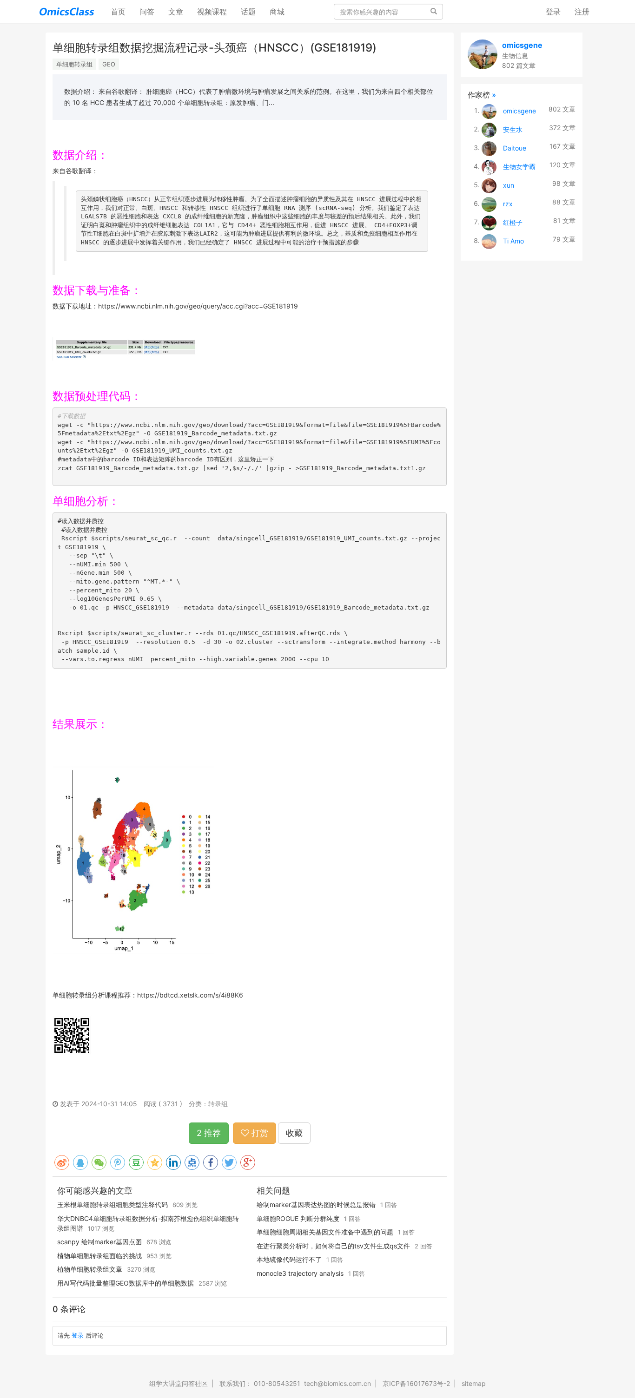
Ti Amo (513, 240)
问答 (146, 11)
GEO (108, 64)
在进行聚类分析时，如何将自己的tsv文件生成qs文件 (333, 1246)
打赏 (258, 1133)
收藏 (294, 1133)
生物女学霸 (519, 166)
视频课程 (212, 11)
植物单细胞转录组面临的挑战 (99, 1256)
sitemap (474, 1383)
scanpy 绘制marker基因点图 (99, 1242)
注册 (582, 11)
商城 (277, 11)
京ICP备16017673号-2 (416, 1383)
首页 (121, 11)
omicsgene (522, 45)
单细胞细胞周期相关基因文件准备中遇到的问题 (325, 1232)
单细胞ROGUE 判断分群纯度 (298, 1218)
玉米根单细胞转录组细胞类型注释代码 (112, 1204)
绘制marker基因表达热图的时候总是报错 (316, 1204)
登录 (553, 11)
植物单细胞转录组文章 (89, 1269)
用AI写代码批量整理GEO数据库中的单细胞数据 (125, 1283)
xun (508, 185)
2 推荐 (209, 1133)
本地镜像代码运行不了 (289, 1259)
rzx (508, 203)
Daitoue (514, 147)
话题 (248, 11)
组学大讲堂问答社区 (178, 1383)
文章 (175, 11)
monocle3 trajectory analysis (300, 1273)
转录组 (218, 1104)
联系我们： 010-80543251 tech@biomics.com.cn (295, 1383)
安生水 (513, 129)
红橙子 (513, 222)
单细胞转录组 (74, 64)
